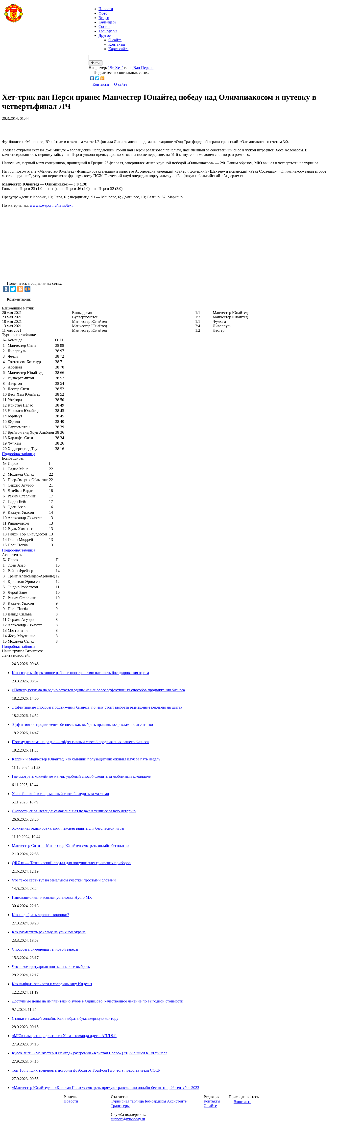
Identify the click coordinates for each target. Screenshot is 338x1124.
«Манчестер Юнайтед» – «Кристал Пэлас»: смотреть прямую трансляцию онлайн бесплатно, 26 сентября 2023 (105, 1087)
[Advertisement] (60, 128)
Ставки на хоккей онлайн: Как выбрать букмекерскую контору (65, 1018)
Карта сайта (118, 49)
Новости (71, 1101)
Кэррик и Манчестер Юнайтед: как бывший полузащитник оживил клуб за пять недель (86, 759)
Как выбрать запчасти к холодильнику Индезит (52, 984)
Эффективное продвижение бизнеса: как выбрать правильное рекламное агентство (82, 724)
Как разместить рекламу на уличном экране (49, 932)
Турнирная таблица (127, 1101)
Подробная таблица (18, 454)
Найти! (95, 63)
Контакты (116, 44)
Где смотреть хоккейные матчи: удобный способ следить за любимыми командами (81, 776)
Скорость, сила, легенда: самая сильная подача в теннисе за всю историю (74, 811)
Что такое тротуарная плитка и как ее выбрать (51, 966)
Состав (104, 26)
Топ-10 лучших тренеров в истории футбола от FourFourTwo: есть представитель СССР (86, 1070)
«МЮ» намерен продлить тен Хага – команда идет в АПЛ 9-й (64, 1036)
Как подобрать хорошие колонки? (40, 915)
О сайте (114, 40)
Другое (104, 35)
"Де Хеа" (115, 67)
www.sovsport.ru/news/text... (52, 205)
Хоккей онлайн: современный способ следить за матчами (60, 794)
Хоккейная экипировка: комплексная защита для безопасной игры (68, 828)
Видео (103, 18)
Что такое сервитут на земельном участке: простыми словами (64, 880)
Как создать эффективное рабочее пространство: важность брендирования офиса (80, 673)
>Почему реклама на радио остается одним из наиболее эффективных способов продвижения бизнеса (98, 690)
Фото (102, 13)
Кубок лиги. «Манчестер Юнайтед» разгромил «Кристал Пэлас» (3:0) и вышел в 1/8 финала (89, 1053)
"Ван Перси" (142, 67)
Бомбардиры (155, 1101)
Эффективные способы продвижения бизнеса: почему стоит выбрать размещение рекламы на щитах (97, 707)
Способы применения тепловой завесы (45, 949)
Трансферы (107, 31)
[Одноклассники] (102, 78)
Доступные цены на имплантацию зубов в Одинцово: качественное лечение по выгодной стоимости (97, 1001)
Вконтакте (242, 1102)
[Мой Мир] (27, 289)
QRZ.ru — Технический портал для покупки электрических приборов (71, 863)
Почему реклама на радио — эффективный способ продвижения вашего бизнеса (80, 742)
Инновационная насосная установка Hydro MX (52, 897)
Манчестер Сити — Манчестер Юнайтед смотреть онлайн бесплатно (70, 845)
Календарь (107, 22)
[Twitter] (97, 78)
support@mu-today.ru (128, 1119)
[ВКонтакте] (92, 78)
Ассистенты (177, 1101)
